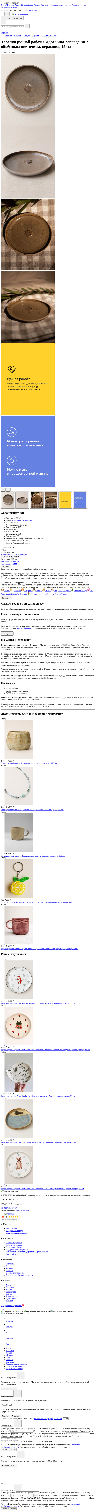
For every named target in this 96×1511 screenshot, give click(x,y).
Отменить (5, 1416)
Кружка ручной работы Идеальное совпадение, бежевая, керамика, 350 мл (33, 856)
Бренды (9, 1294)
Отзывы (37, 5)
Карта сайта (11, 1254)
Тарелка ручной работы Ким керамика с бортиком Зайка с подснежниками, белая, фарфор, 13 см (42, 1189)
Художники (11, 1298)
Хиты (3, 5)
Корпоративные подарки (60, 5)
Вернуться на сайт (9, 1466)
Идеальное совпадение (22, 520)
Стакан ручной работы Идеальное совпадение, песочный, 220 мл (29, 763)
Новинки (10, 5)
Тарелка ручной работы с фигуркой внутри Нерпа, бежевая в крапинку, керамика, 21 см (38, 1142)
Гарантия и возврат (9, 7)
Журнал (24, 5)
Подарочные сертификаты (17, 1249)
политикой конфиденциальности (48, 1419)
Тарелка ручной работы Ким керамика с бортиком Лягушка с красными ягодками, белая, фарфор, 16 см (45, 1050)
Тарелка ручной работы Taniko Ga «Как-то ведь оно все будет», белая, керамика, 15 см (38, 1096)
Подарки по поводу (14, 1231)
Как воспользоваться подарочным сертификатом (27, 1252)
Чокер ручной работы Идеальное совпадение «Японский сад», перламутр (32, 809)
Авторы (9, 1301)
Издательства (11, 1296)
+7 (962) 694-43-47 (29, 10)
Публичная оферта (14, 1247)
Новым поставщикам (15, 1273)
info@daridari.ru (22, 1210)
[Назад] (3, 22)
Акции (18, 5)
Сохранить (16, 1416)
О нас (30, 5)
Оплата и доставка (80, 5)
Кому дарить (11, 1228)
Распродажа (11, 1292)
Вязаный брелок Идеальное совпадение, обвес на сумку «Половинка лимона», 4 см (36, 902)
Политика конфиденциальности (19, 1275)
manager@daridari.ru (25, 628)
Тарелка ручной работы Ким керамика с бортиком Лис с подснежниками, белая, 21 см (38, 1003)
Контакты (45, 5)
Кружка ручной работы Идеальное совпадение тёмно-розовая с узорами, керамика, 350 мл (39, 949)
